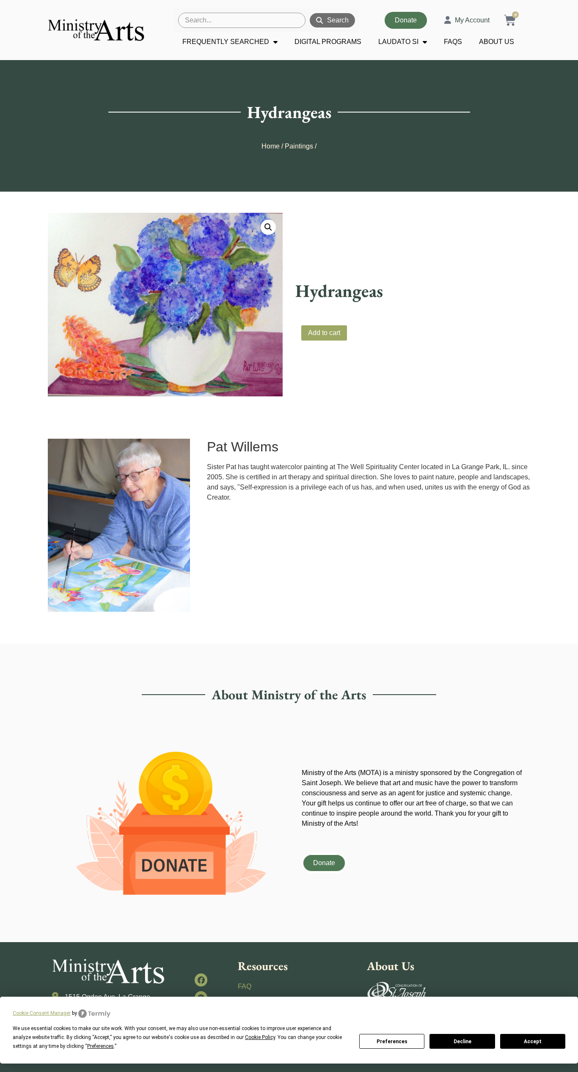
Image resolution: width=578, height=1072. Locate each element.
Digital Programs (328, 41)
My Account (472, 20)
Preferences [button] (100, 1046)
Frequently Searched (225, 41)
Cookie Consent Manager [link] (42, 1013)
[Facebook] (201, 980)
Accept (533, 1042)
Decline (462, 1042)
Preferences (392, 1042)
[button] (268, 227)
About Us (496, 41)
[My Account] (447, 20)
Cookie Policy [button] (260, 1037)
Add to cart (324, 332)
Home (270, 146)
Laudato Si (398, 41)
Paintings (299, 146)
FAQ (244, 986)
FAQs (453, 41)
